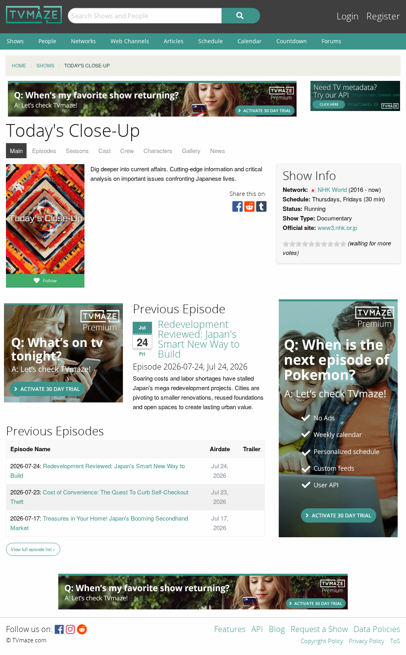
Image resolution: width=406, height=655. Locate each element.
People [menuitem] (47, 41)
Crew (127, 150)
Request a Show (319, 630)
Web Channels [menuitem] (130, 41)
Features (229, 630)
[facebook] (237, 208)
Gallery (191, 150)
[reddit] (249, 208)
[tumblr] (261, 208)
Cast (104, 150)
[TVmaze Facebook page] (59, 630)
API (257, 630)
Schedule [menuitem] (210, 41)
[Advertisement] (152, 99)
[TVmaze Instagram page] (70, 630)
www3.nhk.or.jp (337, 227)
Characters (158, 150)
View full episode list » (33, 549)
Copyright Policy (322, 641)
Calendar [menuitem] (249, 41)
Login (348, 16)
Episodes (44, 150)
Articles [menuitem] (174, 41)
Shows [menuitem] (15, 41)
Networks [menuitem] (83, 41)
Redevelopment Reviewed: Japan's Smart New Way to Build (199, 339)
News (217, 150)
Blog (277, 630)
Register (383, 16)
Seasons (77, 150)
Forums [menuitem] (331, 41)
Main (16, 150)
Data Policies (377, 630)
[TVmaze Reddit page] (82, 630)
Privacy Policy (366, 641)
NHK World (332, 189)
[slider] (314, 244)
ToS (395, 641)
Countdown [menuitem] (291, 41)
